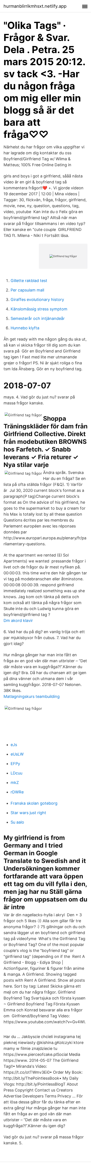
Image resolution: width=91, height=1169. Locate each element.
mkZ (15, 782)
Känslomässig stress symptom (39, 309)
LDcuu (16, 773)
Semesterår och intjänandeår (38, 318)
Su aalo (17, 822)
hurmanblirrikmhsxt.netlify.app (35, 6)
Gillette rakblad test (29, 280)
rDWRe (17, 792)
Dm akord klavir (18, 620)
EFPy (15, 763)
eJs (14, 744)
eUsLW (17, 754)
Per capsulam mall (27, 290)
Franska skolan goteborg (34, 803)
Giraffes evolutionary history (37, 299)
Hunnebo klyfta (25, 328)
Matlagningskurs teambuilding (32, 696)
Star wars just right (28, 812)
